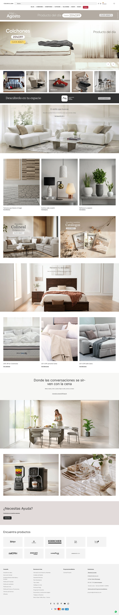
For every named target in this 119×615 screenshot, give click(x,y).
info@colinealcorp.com (93, 576)
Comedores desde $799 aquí (59, 393)
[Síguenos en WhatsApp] (68, 604)
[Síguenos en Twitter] (54, 604)
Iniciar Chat (7, 517)
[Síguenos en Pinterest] (61, 604)
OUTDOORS (57, 6)
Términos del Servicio (8, 591)
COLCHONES (66, 6)
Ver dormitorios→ (59, 274)
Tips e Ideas (36, 582)
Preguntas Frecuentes (38, 590)
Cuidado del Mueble (38, 575)
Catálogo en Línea (37, 585)
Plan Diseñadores (37, 580)
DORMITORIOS (48, 6)
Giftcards (5, 594)
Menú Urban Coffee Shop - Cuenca (41, 597)
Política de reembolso (8, 584)
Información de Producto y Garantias (41, 572)
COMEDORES (39, 6)
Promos (85, 7)
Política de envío (7, 586)
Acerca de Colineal (7, 575)
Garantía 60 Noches (38, 577)
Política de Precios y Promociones (11, 589)
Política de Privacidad (8, 581)
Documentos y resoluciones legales (41, 592)
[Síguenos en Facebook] (51, 604)
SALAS (32, 6)
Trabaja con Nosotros (38, 595)
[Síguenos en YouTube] (65, 604)
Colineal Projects (67, 572)
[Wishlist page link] (114, 3)
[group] (59, 16)
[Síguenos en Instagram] (58, 604)
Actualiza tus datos (7, 572)
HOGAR (79, 6)
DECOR (73, 6)
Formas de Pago (37, 587)
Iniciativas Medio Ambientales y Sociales (10, 578)
